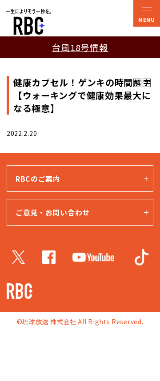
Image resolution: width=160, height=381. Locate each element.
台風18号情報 (80, 47)
